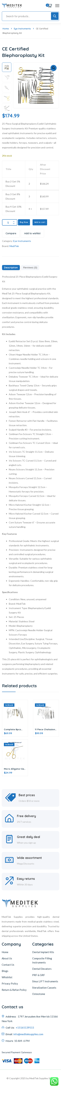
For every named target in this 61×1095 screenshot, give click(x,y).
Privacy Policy (10, 983)
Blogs (5, 970)
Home (6, 28)
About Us (7, 958)
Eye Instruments (22, 28)
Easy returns (26, 879)
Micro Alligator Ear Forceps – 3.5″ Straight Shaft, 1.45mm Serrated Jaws (14, 768)
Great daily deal (28, 837)
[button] (53, 68)
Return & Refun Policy (14, 989)
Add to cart (39, 222)
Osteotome (38, 993)
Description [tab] (11, 267)
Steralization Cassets (44, 987)
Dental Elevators (42, 968)
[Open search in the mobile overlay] (30, 16)
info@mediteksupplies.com (28, 1034)
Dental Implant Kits (43, 952)
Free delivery (26, 816)
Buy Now (24, 222)
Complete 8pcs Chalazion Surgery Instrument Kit (14, 729)
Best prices (27, 795)
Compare (11, 233)
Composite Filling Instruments (42, 960)
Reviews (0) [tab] (30, 267)
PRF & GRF (38, 975)
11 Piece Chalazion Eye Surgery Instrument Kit (45, 729)
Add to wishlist (32, 233)
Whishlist (7, 977)
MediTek (14, 246)
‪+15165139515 (24, 1027)
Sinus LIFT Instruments (45, 981)
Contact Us (8, 964)
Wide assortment (29, 858)
